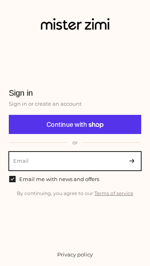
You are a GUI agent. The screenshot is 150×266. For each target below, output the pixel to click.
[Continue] (131, 161)
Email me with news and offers (59, 179)
